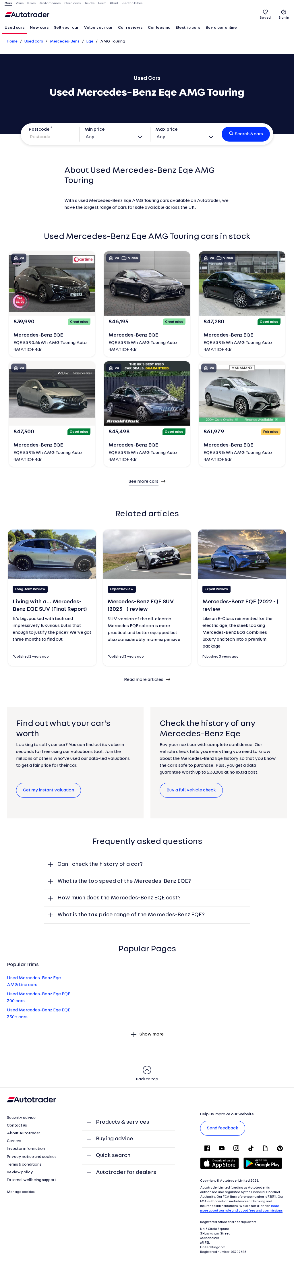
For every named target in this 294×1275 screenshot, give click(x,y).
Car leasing (159, 28)
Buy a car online (221, 28)
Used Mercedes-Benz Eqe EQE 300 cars (38, 997)
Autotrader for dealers (126, 1172)
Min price (94, 129)
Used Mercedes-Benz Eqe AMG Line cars (34, 981)
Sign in (283, 18)
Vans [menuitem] (20, 3)
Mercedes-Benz (65, 41)
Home (12, 41)
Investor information (26, 1149)
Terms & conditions (24, 1164)
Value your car (98, 28)
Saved (265, 18)
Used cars (15, 28)
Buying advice (114, 1139)
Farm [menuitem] (102, 3)
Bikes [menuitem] (31, 3)
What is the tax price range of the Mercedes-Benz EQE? (131, 915)
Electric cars (188, 28)
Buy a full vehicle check (191, 790)
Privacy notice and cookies (32, 1157)
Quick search (113, 1155)
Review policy (20, 1172)
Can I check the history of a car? (100, 864)
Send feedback (222, 1128)
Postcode (39, 129)
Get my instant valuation (48, 790)
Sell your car (66, 28)
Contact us (17, 1125)
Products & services (122, 1122)
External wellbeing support (31, 1180)
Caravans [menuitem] (72, 3)
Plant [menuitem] (114, 3)
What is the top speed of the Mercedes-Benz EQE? (124, 881)
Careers (14, 1141)
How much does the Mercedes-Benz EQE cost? (119, 898)
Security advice (21, 1118)
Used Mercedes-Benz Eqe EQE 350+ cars (38, 1013)
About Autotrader (23, 1133)
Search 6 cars (249, 134)
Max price (166, 129)
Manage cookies (21, 1192)
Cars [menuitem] (8, 3)
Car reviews (130, 28)
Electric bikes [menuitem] (132, 3)
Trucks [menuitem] (89, 3)
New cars (39, 28)
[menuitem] (14, 28)
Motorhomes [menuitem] (50, 3)
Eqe (89, 41)
